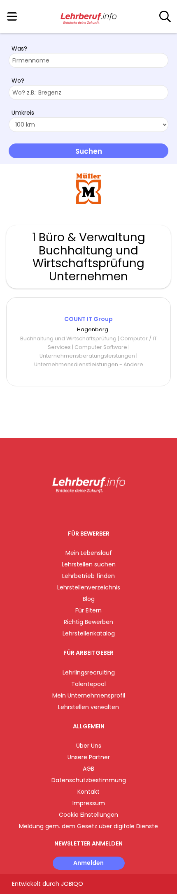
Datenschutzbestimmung (88, 780)
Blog (89, 599)
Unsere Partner (89, 757)
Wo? (18, 80)
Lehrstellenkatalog (89, 633)
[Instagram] (83, 510)
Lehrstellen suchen (89, 564)
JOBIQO (72, 884)
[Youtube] (97, 510)
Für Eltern (88, 610)
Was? (19, 48)
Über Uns (88, 746)
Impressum (88, 803)
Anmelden (88, 863)
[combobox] (88, 60)
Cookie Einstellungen (88, 815)
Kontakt (88, 792)
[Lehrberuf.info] (88, 17)
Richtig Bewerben (88, 622)
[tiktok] (109, 510)
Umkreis (23, 113)
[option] (88, 189)
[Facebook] (70, 510)
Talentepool (88, 684)
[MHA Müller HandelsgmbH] (88, 188)
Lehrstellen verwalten (88, 707)
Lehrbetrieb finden (88, 576)
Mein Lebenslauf (88, 553)
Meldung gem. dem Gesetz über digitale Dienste (88, 826)
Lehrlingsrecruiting (89, 672)
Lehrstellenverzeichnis (88, 587)
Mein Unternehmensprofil (88, 695)
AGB (88, 769)
